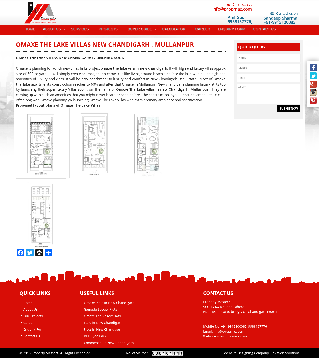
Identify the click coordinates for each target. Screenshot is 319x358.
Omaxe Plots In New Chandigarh (109, 303)
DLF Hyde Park (95, 336)
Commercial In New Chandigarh (109, 342)
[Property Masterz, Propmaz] (42, 12)
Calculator (173, 29)
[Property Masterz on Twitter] (313, 75)
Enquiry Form (231, 29)
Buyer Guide (140, 29)
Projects (108, 29)
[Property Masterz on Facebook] (313, 67)
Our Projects (33, 316)
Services (80, 29)
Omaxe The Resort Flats (102, 316)
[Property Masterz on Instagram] (313, 92)
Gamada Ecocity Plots (100, 309)
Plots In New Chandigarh (103, 329)
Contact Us (264, 29)
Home (29, 29)
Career (202, 29)
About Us (52, 29)
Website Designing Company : (248, 353)
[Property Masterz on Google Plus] (313, 84)
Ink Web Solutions (286, 353)
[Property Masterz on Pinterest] (313, 100)
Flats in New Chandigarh (103, 322)
